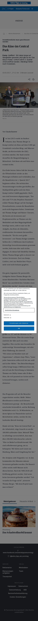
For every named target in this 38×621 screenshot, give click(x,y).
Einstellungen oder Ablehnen (19, 323)
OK (19, 328)
